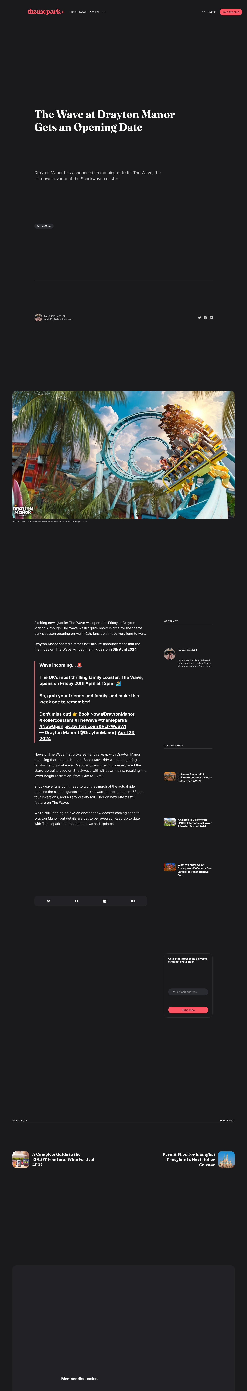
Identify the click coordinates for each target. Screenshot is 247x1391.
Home (72, 12)
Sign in (212, 12)
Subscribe (188, 1010)
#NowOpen (51, 726)
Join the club (231, 12)
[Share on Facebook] (204, 317)
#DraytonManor (118, 714)
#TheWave (86, 720)
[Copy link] (133, 901)
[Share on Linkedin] (210, 317)
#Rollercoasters (56, 720)
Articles (95, 12)
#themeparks (112, 720)
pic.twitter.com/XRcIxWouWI (95, 726)
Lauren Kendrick (57, 315)
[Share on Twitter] (198, 317)
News (83, 12)
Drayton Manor (44, 226)
